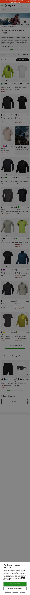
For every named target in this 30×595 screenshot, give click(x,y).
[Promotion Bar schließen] (28, 1)
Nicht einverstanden (15, 588)
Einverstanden (15, 584)
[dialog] (15, 578)
